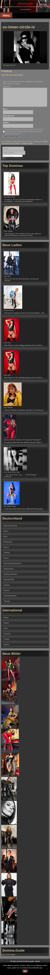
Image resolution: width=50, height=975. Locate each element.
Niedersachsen (9, 569)
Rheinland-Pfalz (9, 579)
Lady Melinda (8, 407)
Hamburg (7, 553)
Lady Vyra (7, 343)
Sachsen (7, 590)
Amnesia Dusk (8, 310)
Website (6, 122)
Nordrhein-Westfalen (10, 574)
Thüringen (7, 601)
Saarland (7, 585)
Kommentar (7, 86)
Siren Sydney (8, 231)
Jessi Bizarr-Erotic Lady (12, 472)
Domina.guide (25, 4)
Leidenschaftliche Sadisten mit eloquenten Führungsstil (22, 440)
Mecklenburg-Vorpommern (12, 563)
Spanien (6, 644)
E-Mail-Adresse (9, 116)
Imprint (37, 961)
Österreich (7, 634)
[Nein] (47, 969)
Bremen (6, 547)
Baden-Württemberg (10, 526)
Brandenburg (8, 542)
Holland (6, 623)
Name (5, 109)
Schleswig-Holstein (10, 596)
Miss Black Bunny (10, 506)
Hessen (6, 558)
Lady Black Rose (9, 197)
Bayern (6, 531)
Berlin (5, 536)
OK (25, 971)
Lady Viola (7, 276)
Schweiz (6, 639)
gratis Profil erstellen (8, 955)
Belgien (6, 617)
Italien (6, 628)
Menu (6, 15)
